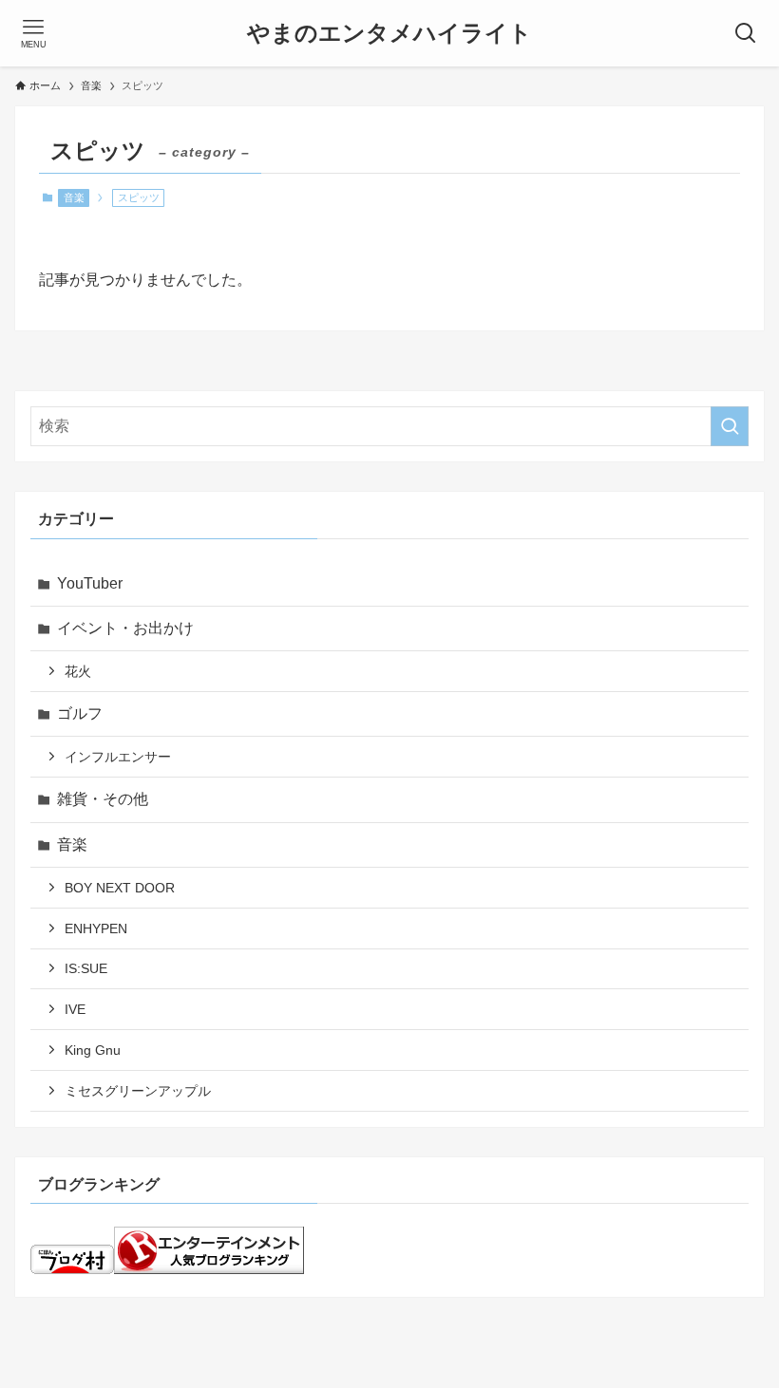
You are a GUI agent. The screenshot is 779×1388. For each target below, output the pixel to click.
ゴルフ (80, 713)
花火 (78, 671)
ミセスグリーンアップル (138, 1090)
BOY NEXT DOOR (120, 887)
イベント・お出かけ (125, 628)
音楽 (74, 197)
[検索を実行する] (730, 426)
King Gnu (93, 1050)
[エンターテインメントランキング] (209, 1269)
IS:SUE (86, 968)
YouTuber (90, 583)
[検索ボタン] (745, 33)
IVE (75, 1009)
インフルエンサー (118, 756)
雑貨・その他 (102, 799)
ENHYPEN (96, 928)
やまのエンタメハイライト (389, 33)
